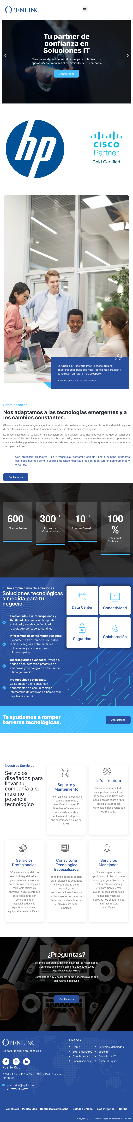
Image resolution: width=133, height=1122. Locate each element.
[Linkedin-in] (26, 1061)
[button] (85, 9)
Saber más (65, 830)
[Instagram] (16, 1061)
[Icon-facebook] (5, 1061)
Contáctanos (66, 73)
